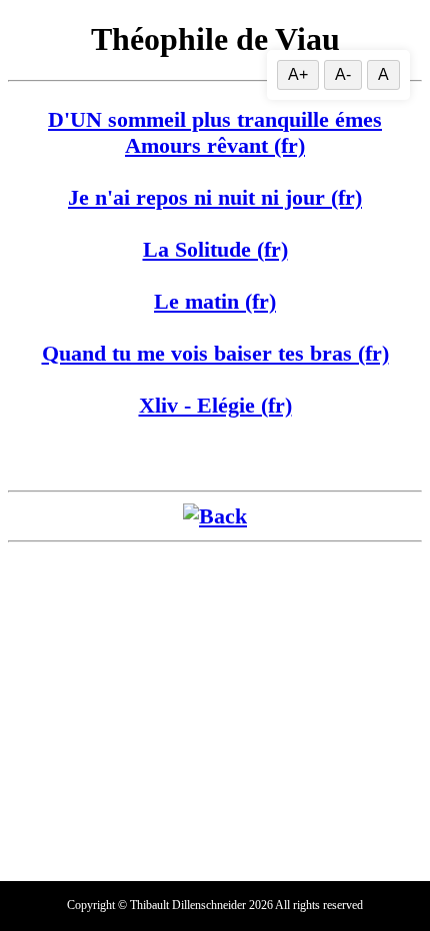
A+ (298, 74)
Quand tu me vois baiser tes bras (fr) (215, 353)
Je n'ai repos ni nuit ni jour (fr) (215, 197)
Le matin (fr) (215, 301)
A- (343, 74)
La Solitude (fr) (215, 249)
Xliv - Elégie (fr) (215, 405)
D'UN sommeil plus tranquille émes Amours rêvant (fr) (215, 132)
